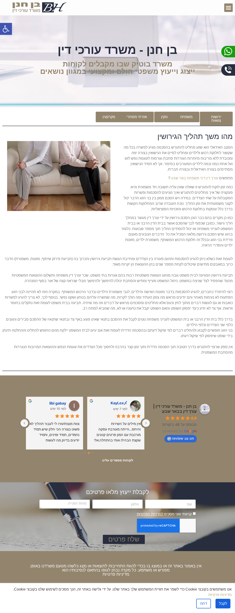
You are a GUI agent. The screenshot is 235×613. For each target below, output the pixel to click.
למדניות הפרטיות (150, 514)
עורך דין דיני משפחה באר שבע (194, 178)
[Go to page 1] (89, 453)
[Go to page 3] (81, 453)
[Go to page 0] (92, 452)
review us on (183, 438)
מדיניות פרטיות (116, 574)
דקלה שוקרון (117, 403)
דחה (203, 603)
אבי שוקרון (57, 403)
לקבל (223, 603)
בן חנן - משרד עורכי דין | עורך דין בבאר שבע (175, 409)
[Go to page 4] (77, 452)
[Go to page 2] (85, 453)
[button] (228, 7)
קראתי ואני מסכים (164, 514)
